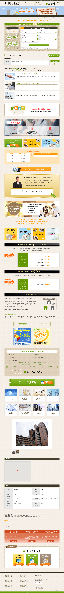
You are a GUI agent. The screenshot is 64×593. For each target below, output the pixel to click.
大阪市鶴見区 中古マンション (24, 586)
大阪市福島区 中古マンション (24, 575)
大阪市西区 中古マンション (23, 576)
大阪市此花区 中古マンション (8, 576)
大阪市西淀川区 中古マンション (8, 580)
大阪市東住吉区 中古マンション (8, 585)
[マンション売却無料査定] (13, 146)
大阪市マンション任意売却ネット (40, 588)
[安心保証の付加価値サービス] (53, 239)
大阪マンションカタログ (39, 586)
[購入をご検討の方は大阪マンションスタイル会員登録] (18, 560)
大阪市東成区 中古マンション (8, 581)
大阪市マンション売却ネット (40, 587)
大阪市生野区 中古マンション (24, 581)
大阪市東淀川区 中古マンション (24, 580)
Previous (11, 434)
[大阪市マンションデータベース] (15, 3)
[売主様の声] (32, 146)
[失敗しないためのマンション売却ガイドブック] (10, 239)
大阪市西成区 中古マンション (24, 585)
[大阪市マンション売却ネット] (32, 191)
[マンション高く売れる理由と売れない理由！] (51, 146)
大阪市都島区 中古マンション (8, 575)
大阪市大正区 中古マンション (24, 577)
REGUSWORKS (58, 590)
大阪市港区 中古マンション (8, 577)
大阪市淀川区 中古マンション (8, 586)
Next (53, 434)
